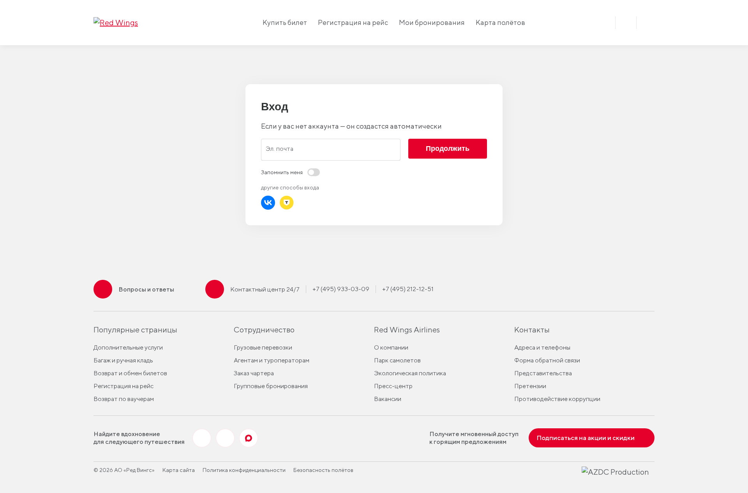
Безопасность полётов (323, 470)
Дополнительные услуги (128, 347)
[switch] (290, 172)
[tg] (225, 438)
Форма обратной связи (547, 360)
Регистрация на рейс (353, 22)
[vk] (201, 438)
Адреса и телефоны (542, 347)
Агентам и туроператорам (271, 360)
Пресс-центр (393, 386)
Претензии (530, 386)
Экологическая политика (410, 373)
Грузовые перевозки (263, 347)
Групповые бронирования (271, 386)
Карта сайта (178, 470)
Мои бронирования (432, 22)
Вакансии (387, 399)
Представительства (543, 373)
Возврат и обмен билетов (130, 373)
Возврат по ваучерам (124, 399)
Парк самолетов (397, 360)
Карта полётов (500, 22)
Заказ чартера (254, 373)
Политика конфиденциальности (244, 470)
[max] (248, 438)
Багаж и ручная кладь (123, 360)
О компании (391, 347)
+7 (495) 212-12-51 (408, 289)
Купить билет (285, 22)
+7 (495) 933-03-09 (340, 289)
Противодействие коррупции (557, 399)
